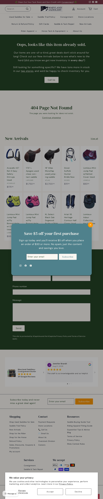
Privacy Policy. (66, 484)
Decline (78, 491)
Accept (50, 491)
